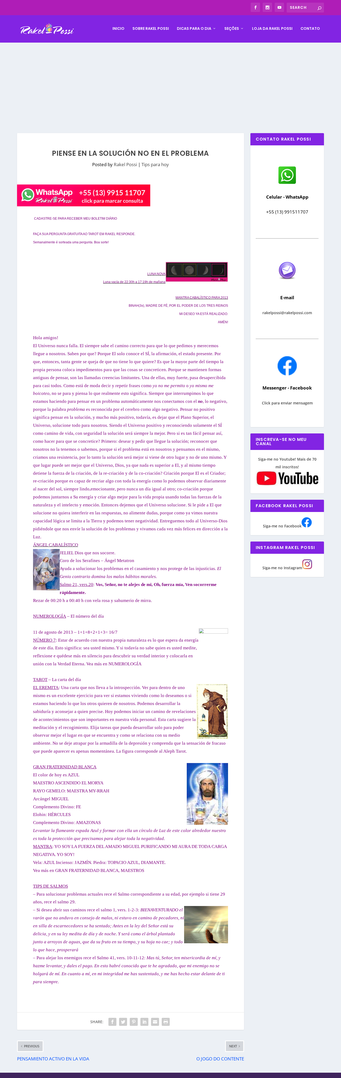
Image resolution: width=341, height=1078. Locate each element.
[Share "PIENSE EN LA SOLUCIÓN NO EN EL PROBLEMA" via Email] (155, 1021)
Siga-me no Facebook (282, 525)
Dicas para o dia (194, 28)
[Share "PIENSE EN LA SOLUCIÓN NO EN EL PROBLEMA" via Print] (165, 1021)
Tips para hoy (155, 164)
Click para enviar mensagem (287, 402)
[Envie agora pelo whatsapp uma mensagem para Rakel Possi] (287, 183)
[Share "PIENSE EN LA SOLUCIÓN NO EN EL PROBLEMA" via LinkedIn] (144, 1021)
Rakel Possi (125, 164)
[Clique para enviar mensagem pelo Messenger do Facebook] (287, 373)
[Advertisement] (170, 82)
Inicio (118, 28)
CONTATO (310, 28)
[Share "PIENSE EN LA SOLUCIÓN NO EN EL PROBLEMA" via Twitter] (123, 1021)
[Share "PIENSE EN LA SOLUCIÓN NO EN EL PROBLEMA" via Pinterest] (133, 1021)
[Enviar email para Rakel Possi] (287, 283)
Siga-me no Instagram (282, 567)
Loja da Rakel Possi (272, 28)
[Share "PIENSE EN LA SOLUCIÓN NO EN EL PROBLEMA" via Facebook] (112, 1021)
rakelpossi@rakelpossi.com (287, 312)
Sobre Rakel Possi (150, 28)
